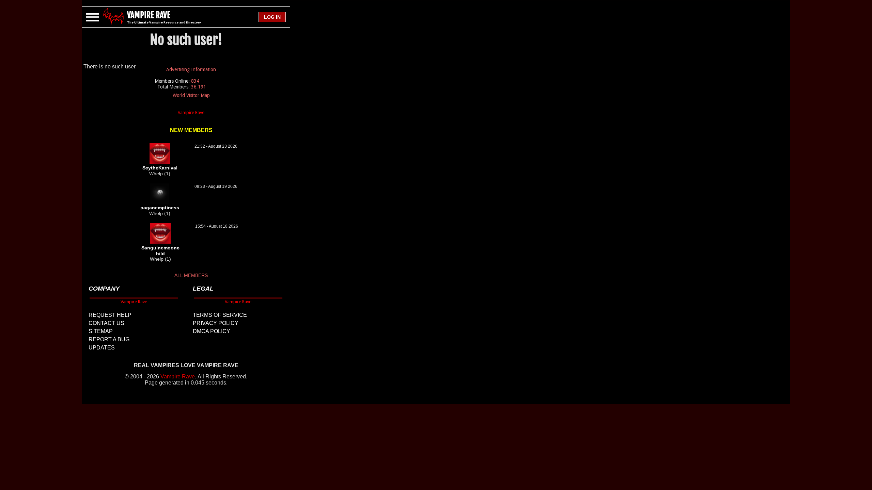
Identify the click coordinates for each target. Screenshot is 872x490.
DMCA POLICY (211, 331)
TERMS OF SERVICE (220, 315)
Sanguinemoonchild (160, 250)
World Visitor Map (191, 95)
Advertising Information (191, 69)
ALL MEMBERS (191, 275)
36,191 (198, 86)
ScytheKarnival (159, 167)
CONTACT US (106, 323)
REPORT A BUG (109, 339)
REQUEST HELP (110, 315)
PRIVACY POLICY (215, 323)
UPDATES (102, 347)
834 (195, 81)
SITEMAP (101, 331)
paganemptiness (159, 207)
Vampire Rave (177, 376)
